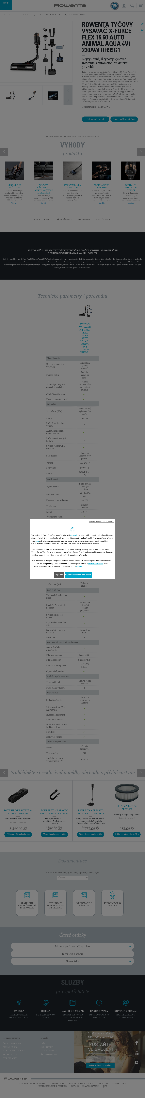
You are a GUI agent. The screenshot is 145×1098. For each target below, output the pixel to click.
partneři (73, 535)
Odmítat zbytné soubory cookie (101, 522)
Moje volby (59, 575)
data (37, 541)
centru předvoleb (95, 563)
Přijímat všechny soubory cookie (78, 575)
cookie (79, 566)
